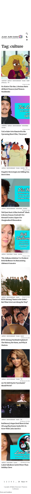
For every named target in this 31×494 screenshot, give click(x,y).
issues (24, 80)
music (17, 297)
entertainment (17, 80)
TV (8, 82)
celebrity (4, 125)
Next (23, 482)
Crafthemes (15, 489)
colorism (4, 80)
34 (19, 482)
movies (4, 127)
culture (9, 80)
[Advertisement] (15, 15)
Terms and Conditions (6, 492)
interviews (25, 125)
